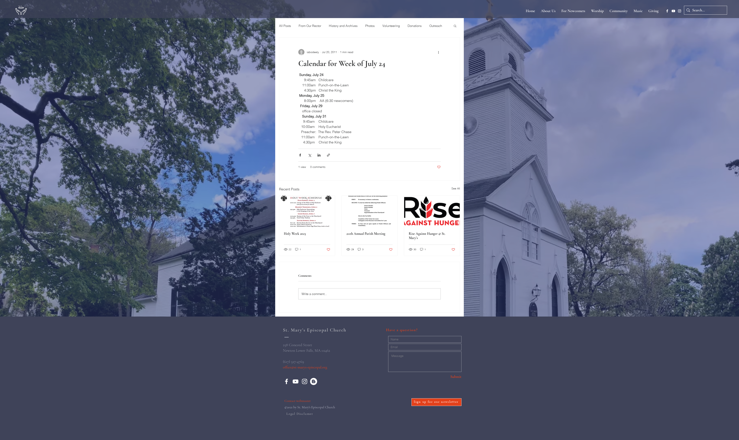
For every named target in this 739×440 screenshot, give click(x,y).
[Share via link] (328, 155)
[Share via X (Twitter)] (309, 155)
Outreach (435, 26)
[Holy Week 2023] (307, 211)
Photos (370, 26)
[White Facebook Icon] (667, 11)
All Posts (285, 26)
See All (455, 188)
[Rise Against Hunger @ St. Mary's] (432, 211)
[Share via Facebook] (300, 155)
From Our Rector (310, 26)
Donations (415, 26)
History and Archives (343, 26)
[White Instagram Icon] (679, 11)
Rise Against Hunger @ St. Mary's (427, 236)
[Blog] (313, 381)
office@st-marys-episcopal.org (305, 367)
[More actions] (438, 52)
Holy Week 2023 (295, 234)
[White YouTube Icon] (673, 11)
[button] (455, 25)
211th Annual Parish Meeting (365, 234)
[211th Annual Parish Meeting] (369, 211)
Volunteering (391, 26)
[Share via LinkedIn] (319, 155)
